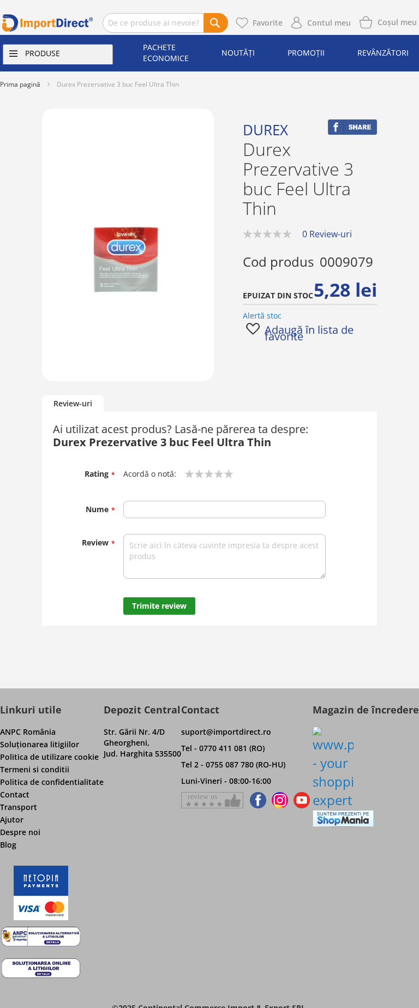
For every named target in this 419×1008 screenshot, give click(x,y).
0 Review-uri (327, 234)
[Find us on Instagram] (280, 800)
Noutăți (238, 52)
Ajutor (11, 819)
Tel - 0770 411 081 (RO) (223, 748)
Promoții (306, 52)
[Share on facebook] (352, 132)
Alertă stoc (262, 315)
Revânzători (383, 52)
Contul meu (329, 22)
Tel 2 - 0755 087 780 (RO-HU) (233, 764)
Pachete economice (166, 52)
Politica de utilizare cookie (49, 757)
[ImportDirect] (47, 23)
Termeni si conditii (34, 769)
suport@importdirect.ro (226, 732)
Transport (18, 807)
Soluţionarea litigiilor (39, 744)
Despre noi (20, 832)
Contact (14, 794)
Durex (265, 130)
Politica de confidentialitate (52, 782)
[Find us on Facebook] (256, 800)
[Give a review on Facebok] (212, 800)
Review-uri (72, 403)
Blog (8, 844)
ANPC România (28, 732)
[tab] (73, 404)
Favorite (268, 22)
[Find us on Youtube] (302, 800)
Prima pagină (20, 84)
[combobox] (165, 23)
